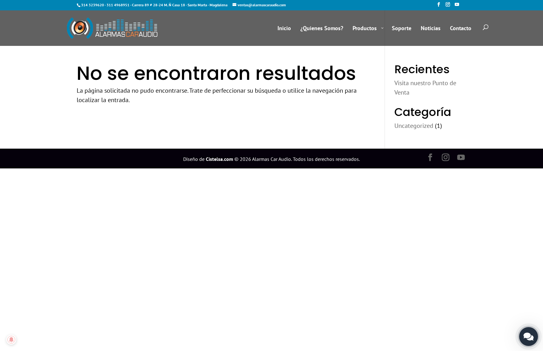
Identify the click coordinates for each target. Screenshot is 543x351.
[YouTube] (457, 6)
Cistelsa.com (219, 159)
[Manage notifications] (11, 340)
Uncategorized (413, 126)
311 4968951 (118, 5)
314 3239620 (92, 5)
